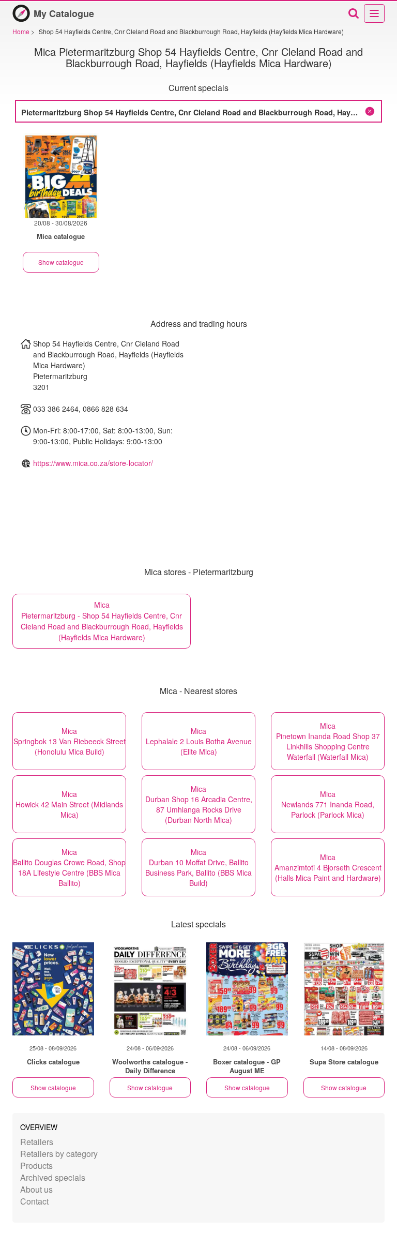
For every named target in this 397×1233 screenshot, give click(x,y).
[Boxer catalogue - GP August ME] (247, 988)
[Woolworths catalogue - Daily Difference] (150, 988)
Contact (34, 1201)
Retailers (36, 1142)
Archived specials (52, 1177)
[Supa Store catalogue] (344, 988)
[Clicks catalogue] (53, 988)
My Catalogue (64, 13)
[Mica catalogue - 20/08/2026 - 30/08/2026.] (61, 175)
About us (36, 1189)
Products (36, 1165)
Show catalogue (61, 262)
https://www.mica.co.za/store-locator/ (93, 463)
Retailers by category (59, 1154)
